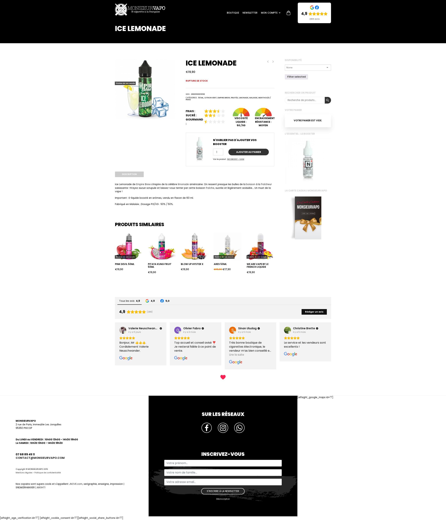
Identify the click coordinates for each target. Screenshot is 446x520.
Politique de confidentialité (47, 472)
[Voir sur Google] (122, 330)
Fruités (234, 97)
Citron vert (210, 97)
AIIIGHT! (41, 487)
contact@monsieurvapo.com (40, 458)
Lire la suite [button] (181, 355)
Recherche (328, 100)
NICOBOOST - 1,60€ (235, 159)
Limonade (243, 97)
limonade (183, 184)
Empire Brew (224, 97)
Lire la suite (122, 226)
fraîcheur (266, 184)
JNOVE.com (75, 484)
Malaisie (253, 97)
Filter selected (296, 76)
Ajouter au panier (248, 152)
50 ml (200, 97)
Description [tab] (129, 174)
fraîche (210, 188)
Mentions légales (24, 472)
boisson (250, 184)
